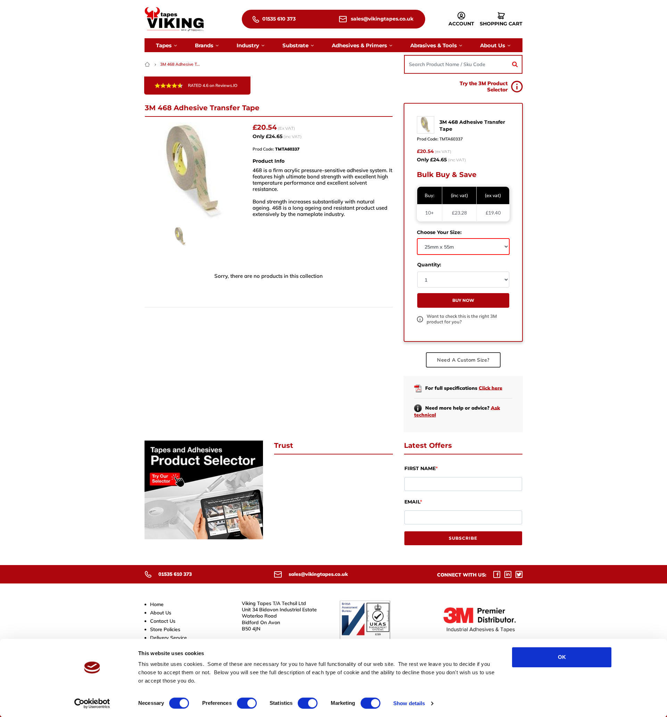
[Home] (148, 64)
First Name (420, 468)
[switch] (247, 703)
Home (157, 604)
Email (412, 502)
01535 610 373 (278, 19)
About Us (160, 613)
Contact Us (162, 621)
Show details (409, 703)
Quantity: (429, 264)
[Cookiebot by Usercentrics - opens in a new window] (92, 703)
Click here (490, 388)
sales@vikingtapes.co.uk (381, 19)
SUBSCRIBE (463, 538)
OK (562, 657)
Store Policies (165, 629)
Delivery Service (168, 638)
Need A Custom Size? (463, 360)
